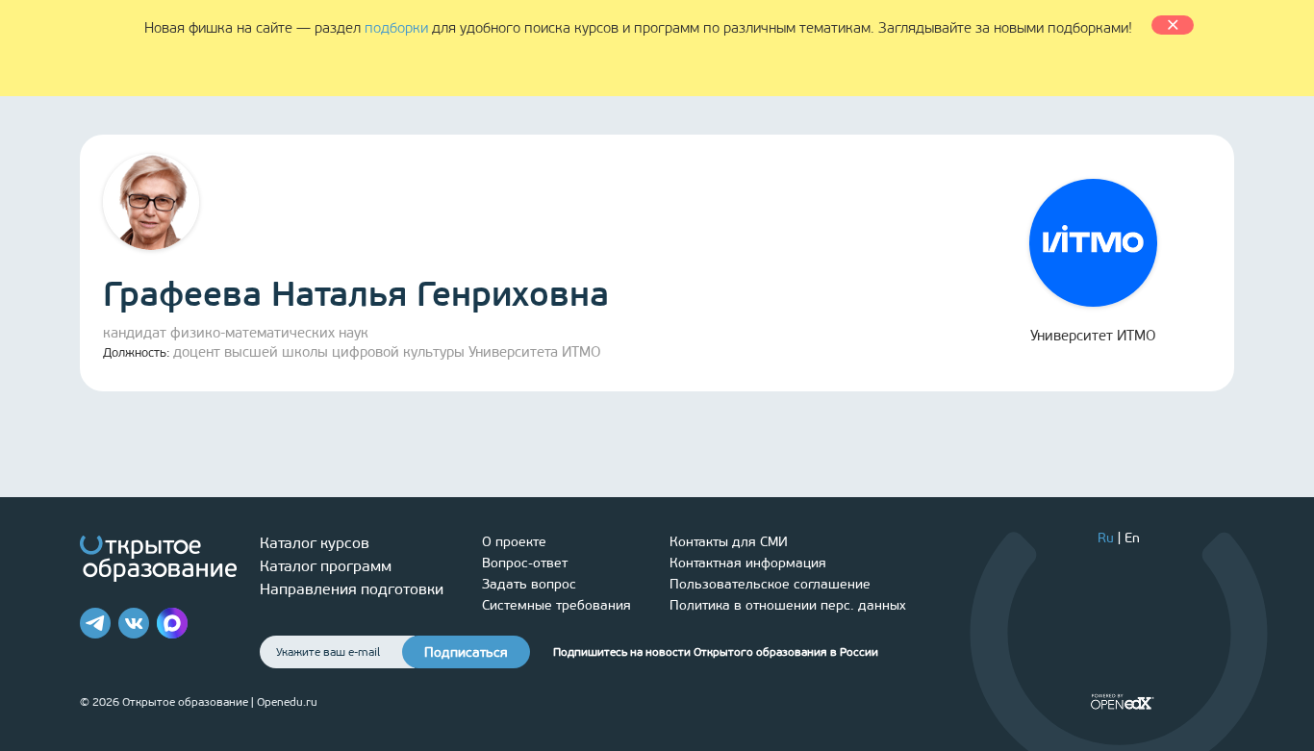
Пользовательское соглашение (770, 584)
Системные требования (556, 605)
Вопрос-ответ (525, 563)
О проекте (514, 542)
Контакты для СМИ (729, 542)
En (1132, 538)
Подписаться (466, 652)
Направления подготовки (351, 589)
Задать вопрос (529, 584)
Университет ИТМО (1093, 335)
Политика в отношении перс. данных (788, 605)
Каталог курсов (314, 543)
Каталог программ (326, 566)
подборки (396, 28)
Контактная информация (748, 563)
